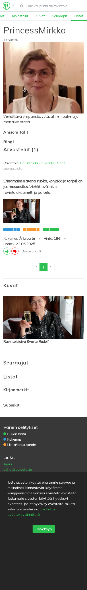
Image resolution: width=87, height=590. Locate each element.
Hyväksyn (43, 529)
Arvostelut (20, 16)
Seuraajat (59, 16)
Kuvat (40, 16)
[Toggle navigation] (8, 6)
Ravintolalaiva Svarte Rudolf (43, 163)
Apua (7, 464)
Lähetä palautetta (17, 469)
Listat (78, 16)
